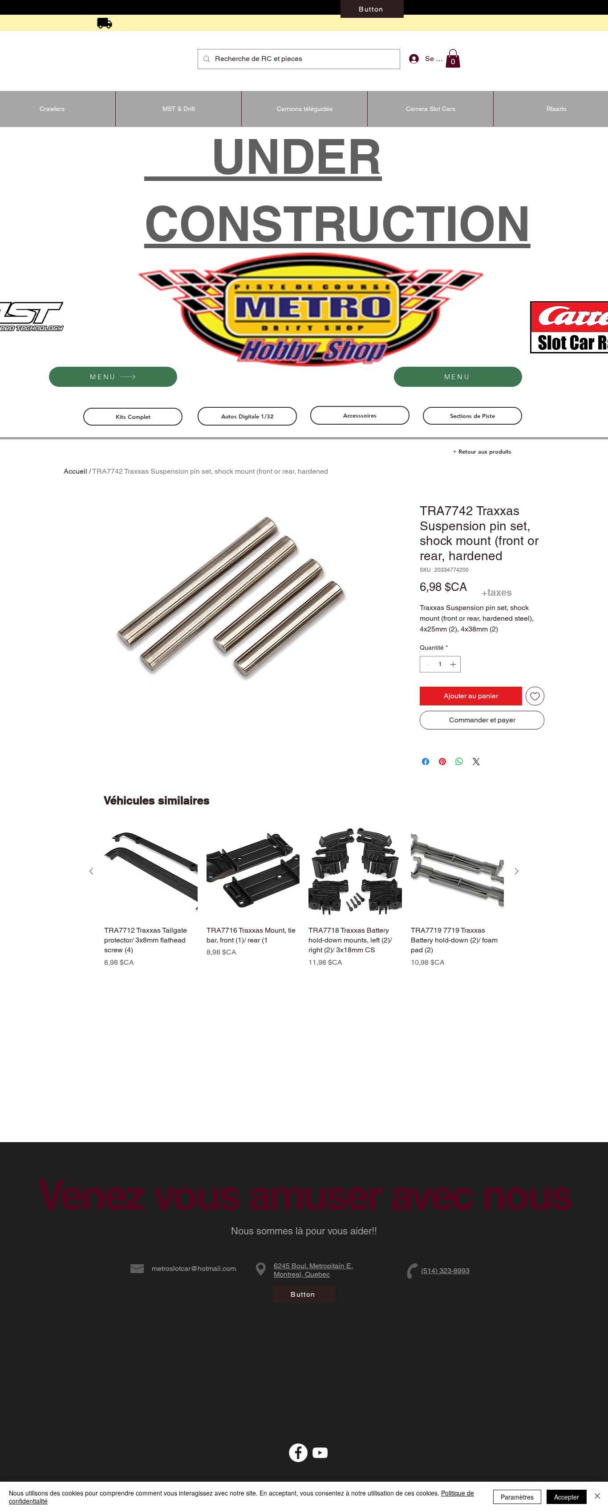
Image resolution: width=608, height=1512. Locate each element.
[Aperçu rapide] (151, 871)
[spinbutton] (440, 664)
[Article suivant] (516, 871)
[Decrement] (426, 664)
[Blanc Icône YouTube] (320, 1452)
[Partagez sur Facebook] (425, 761)
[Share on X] (476, 761)
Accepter (566, 1496)
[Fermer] (597, 1497)
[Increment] (453, 664)
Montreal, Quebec (302, 1274)
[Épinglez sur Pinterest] (442, 761)
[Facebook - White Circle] (298, 1452)
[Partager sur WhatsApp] (459, 761)
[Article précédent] (91, 871)
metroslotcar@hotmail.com (194, 1268)
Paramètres (517, 1496)
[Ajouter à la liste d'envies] (535, 696)
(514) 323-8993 (445, 1270)
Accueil (75, 471)
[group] (304, 896)
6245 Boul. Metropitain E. (313, 1266)
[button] (453, 58)
